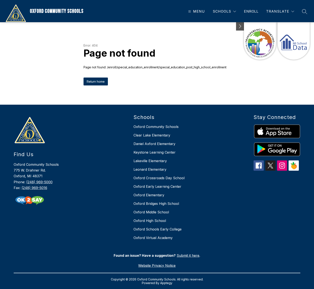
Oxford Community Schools (156, 127)
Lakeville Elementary (150, 161)
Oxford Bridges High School (156, 203)
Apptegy (166, 283)
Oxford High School (150, 221)
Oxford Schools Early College (158, 229)
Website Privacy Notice (157, 265)
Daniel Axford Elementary (154, 144)
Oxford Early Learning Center (157, 186)
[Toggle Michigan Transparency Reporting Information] (240, 26)
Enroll (251, 11)
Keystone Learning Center (155, 152)
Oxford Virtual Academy (153, 238)
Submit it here (188, 255)
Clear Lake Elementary (152, 135)
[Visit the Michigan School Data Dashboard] (294, 41)
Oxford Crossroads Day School (159, 178)
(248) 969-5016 (34, 188)
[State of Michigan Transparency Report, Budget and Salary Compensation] (260, 41)
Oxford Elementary (149, 195)
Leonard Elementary (150, 169)
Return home (96, 81)
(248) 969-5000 (39, 182)
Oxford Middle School (151, 212)
